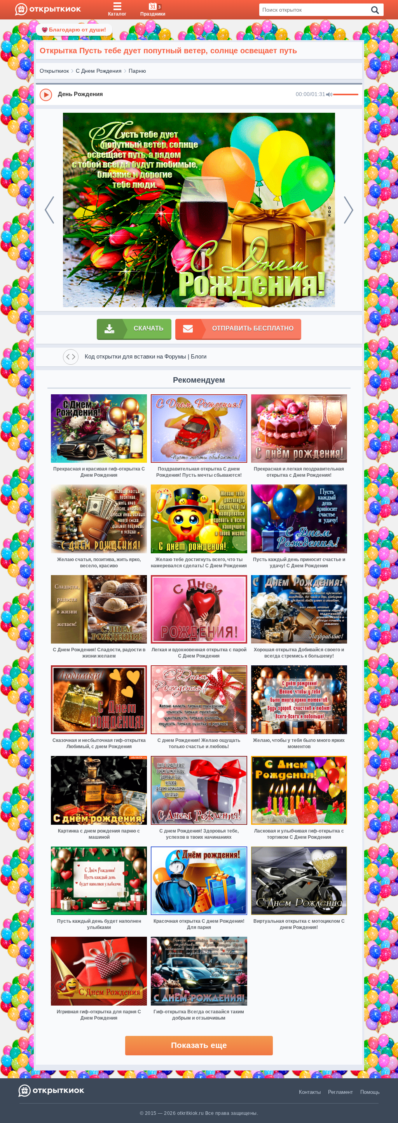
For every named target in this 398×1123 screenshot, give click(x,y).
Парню (137, 71)
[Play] (46, 95)
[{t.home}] (52, 1090)
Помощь (370, 1092)
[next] (348, 210)
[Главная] (48, 10)
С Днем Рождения (99, 71)
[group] (199, 94)
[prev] (49, 210)
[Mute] (329, 95)
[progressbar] (345, 95)
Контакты (310, 1092)
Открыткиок (54, 71)
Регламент (340, 1092)
